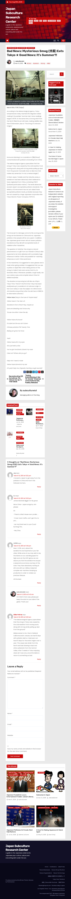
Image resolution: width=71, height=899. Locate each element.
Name (9, 713)
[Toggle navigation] (55, 40)
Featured (10, 48)
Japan (31, 21)
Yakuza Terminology (59, 873)
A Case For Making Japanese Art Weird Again (55, 149)
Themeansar (11, 882)
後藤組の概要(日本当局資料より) (56, 876)
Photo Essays (31, 48)
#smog (43, 63)
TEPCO (30, 23)
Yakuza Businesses (44, 870)
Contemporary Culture (40, 409)
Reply (39, 487)
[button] (59, 40)
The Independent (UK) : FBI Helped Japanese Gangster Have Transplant (52, 894)
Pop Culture (39, 417)
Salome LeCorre (23, 835)
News (15, 48)
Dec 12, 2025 (42, 798)
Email (9, 724)
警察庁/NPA (62, 882)
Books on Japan (12, 772)
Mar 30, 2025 (20, 449)
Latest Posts (61, 867)
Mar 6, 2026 (12, 799)
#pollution (36, 63)
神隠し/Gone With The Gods (49, 882)
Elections (19, 410)
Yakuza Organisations (46, 873)
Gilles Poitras (17, 615)
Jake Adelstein (52, 21)
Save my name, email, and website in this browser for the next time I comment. (24, 750)
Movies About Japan (13, 775)
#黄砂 (48, 63)
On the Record (22, 48)
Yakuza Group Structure (58, 870)
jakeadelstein (52, 798)
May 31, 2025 (42, 835)
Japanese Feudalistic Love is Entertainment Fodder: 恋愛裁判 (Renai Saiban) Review (20, 796)
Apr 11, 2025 (39, 426)
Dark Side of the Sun (28, 772)
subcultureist (19, 61)
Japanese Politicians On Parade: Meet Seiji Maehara (55, 138)
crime (19, 772)
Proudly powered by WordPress (15, 880)
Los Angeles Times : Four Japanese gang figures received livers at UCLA (51, 889)
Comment (11, 677)
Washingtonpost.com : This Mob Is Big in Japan (52, 885)
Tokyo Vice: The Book (59, 879)
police (58, 21)
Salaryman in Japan (55, 129)
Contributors (53, 867)
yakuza (36, 21)
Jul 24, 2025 (20, 422)
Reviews (39, 419)
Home (46, 867)
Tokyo (44, 21)
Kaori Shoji (51, 835)
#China (29, 63)
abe (41, 21)
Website (10, 735)
